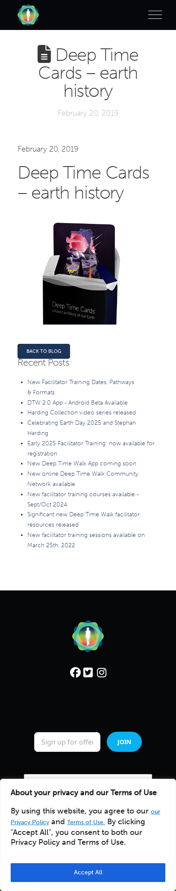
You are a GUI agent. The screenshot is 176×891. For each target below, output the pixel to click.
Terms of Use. (86, 822)
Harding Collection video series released (81, 412)
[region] (88, 835)
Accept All (88, 872)
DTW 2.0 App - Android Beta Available (77, 402)
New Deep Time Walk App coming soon (81, 463)
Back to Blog (43, 351)
